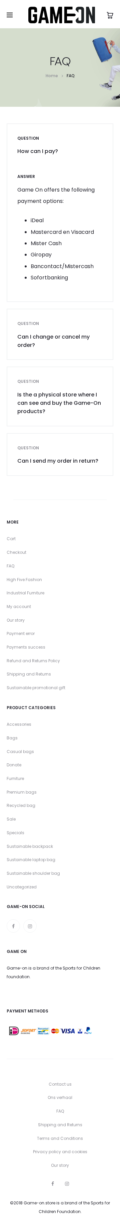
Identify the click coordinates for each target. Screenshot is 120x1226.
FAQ (10, 566)
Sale (11, 819)
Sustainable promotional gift (36, 687)
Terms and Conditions (60, 1138)
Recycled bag (21, 805)
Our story (16, 620)
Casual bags (20, 751)
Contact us (60, 1084)
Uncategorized (22, 887)
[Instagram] (30, 926)
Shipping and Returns (29, 674)
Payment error (21, 633)
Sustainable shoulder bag (33, 873)
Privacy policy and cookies (60, 1151)
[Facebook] (13, 926)
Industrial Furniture (25, 593)
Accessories (19, 724)
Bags (12, 738)
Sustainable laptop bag (31, 859)
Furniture (15, 778)
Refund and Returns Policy (33, 661)
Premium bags (22, 792)
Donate (14, 765)
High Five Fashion (24, 579)
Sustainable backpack (30, 846)
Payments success (26, 647)
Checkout (16, 552)
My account (19, 606)
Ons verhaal (60, 1097)
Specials (15, 833)
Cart (11, 538)
